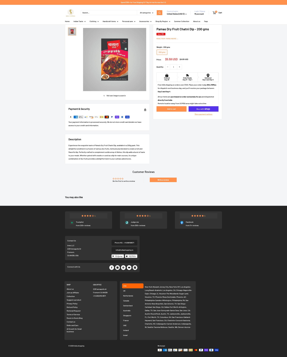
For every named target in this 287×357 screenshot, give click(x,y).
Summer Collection (181, 21)
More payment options (203, 114)
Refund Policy (72, 307)
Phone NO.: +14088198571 (124, 243)
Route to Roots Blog (75, 318)
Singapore (127, 315)
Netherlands (128, 296)
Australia (126, 310)
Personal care (127, 21)
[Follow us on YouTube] (129, 267)
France (126, 320)
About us (196, 21)
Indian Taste (78, 21)
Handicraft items (109, 21)
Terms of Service (73, 314)
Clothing (93, 21)
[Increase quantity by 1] (179, 67)
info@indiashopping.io (124, 250)
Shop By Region (161, 21)
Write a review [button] (163, 180)
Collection (71, 296)
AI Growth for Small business (74, 330)
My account (199, 14)
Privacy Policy (72, 303)
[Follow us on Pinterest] (123, 267)
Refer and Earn (72, 325)
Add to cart (171, 109)
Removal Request (74, 311)
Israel (125, 335)
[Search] (159, 12)
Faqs (206, 21)
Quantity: (160, 67)
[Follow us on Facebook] (111, 267)
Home (67, 21)
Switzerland (128, 305)
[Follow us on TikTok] (135, 267)
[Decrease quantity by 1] (167, 67)
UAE (125, 325)
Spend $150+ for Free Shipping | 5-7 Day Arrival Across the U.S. (143, 2)
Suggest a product (74, 300)
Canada (126, 301)
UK (124, 291)
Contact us (71, 322)
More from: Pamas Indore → (167, 39)
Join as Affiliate (73, 292)
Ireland (126, 330)
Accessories (144, 21)
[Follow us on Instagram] (117, 267)
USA (124, 286)
